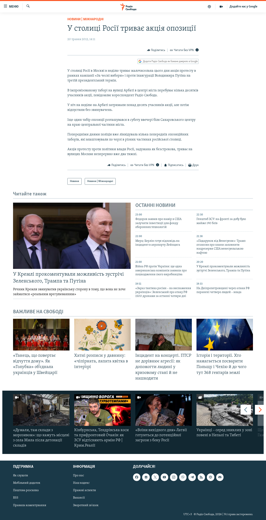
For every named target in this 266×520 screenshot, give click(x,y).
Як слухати (20, 475)
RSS (15, 497)
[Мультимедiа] (221, 6)
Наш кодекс (81, 483)
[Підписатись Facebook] (136, 477)
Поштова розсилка (26, 490)
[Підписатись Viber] (183, 477)
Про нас (78, 475)
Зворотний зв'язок (86, 505)
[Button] (156, 50)
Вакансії (79, 497)
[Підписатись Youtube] (164, 477)
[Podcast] (210, 477)
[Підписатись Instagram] (173, 477)
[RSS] (201, 477)
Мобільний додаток (26, 483)
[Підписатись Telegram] (192, 477)
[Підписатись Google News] (146, 477)
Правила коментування (29, 505)
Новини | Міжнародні (85, 19)
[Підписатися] (220, 477)
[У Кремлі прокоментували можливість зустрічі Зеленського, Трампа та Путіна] (72, 236)
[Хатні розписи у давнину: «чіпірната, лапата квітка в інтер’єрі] (102, 334)
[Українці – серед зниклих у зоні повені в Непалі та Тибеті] (224, 410)
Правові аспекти (84, 490)
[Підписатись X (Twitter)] (155, 477)
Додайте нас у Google (243, 6)
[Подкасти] (209, 6)
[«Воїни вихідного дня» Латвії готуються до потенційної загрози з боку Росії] (163, 410)
